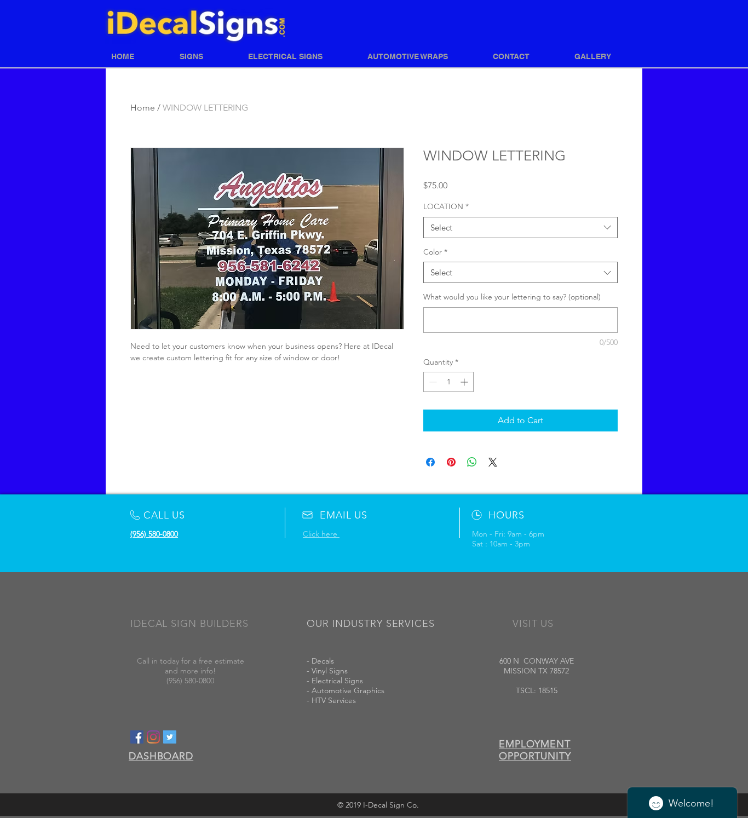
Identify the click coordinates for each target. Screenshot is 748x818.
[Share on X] (492, 462)
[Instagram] (153, 737)
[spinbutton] (448, 381)
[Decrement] (432, 381)
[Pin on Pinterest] (451, 462)
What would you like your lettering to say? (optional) (512, 297)
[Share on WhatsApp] (472, 462)
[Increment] (465, 381)
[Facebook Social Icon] (136, 737)
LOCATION (446, 206)
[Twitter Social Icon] (169, 737)
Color (435, 252)
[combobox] (520, 227)
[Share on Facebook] (430, 462)
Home (142, 107)
